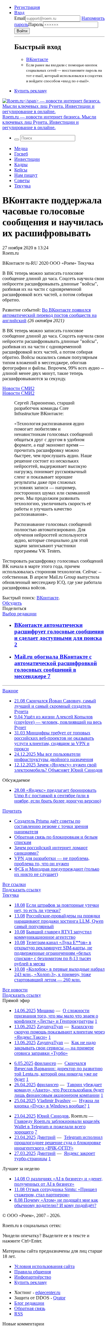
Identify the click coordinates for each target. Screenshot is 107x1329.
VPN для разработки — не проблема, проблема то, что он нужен (51, 861)
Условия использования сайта (44, 1266)
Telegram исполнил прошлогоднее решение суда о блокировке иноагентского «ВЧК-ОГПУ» (58, 1142)
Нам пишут (25, 175)
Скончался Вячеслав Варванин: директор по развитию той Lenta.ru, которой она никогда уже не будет (58, 1071)
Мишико (45, 1010)
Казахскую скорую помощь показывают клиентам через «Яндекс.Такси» (59, 1032)
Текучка (22, 185)
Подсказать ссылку (21, 889)
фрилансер (45, 1063)
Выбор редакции (19, 613)
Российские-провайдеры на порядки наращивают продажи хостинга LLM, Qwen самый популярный (58, 921)
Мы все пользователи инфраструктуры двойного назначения (53, 757)
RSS (18, 1313)
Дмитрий (46, 1137)
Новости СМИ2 (18, 388)
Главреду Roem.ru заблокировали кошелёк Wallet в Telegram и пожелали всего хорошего (57, 1126)
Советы (22, 180)
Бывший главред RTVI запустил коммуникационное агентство (53, 934)
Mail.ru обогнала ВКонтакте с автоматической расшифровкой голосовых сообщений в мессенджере (55, 666)
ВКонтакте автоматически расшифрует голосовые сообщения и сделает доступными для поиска (59, 631)
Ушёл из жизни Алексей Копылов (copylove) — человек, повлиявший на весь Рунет (58, 722)
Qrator (59, 1297)
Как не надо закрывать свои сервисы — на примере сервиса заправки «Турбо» (55, 1048)
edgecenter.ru (47, 1292)
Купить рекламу (30, 90)
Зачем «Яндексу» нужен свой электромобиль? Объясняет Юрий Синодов (58, 767)
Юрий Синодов (53, 1115)
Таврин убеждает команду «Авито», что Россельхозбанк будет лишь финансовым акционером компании (59, 1090)
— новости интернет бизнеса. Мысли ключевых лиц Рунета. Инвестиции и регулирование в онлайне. (49, 122)
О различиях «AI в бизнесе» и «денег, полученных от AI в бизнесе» (58, 1181)
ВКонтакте (37, 59)
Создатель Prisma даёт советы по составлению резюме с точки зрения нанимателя (51, 826)
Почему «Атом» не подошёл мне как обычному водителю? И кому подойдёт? (56, 1203)
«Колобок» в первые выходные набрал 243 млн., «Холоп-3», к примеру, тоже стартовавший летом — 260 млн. (59, 974)
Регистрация (27, 7)
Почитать (12, 810)
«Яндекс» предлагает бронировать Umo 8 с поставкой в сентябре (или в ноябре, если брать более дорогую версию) (57, 795)
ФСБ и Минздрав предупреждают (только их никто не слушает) (56, 871)
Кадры (21, 164)
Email (19, 18)
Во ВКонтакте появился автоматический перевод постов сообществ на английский (49, 315)
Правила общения (32, 1271)
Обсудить (12, 603)
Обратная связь (29, 1308)
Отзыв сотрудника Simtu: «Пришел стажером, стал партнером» (55, 1192)
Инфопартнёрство (32, 1277)
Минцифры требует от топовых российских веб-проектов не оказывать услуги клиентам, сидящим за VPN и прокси (54, 740)
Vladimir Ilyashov (54, 1100)
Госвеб (21, 153)
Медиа (21, 148)
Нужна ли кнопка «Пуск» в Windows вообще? (56, 1103)
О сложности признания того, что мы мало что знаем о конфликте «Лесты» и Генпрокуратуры (56, 1016)
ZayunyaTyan (50, 1026)
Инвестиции (27, 159)
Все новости (15, 989)
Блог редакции (29, 1303)
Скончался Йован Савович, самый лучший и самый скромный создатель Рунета (55, 706)
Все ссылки (14, 884)
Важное (10, 690)
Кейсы (20, 169)
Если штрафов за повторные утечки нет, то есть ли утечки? (56, 908)
